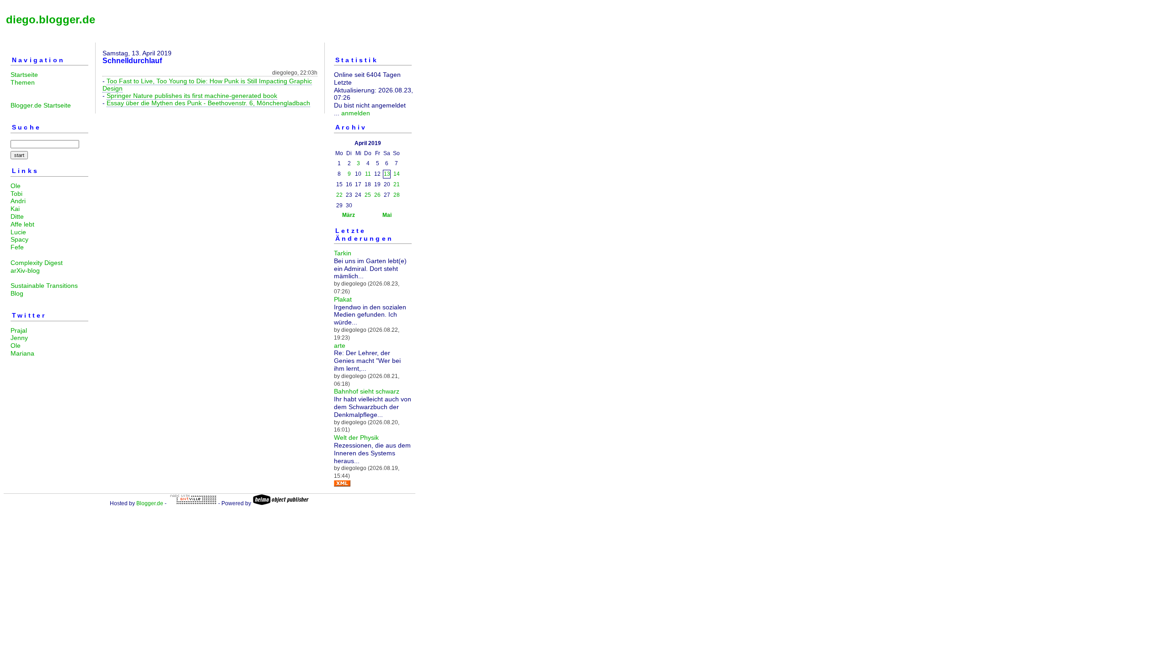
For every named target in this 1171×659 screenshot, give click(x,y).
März (348, 215)
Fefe (17, 247)
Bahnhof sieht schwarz (366, 391)
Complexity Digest (37, 262)
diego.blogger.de (50, 19)
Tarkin (342, 253)
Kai (15, 208)
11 (368, 174)
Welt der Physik (356, 437)
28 (396, 195)
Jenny (19, 337)
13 (387, 174)
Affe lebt (22, 224)
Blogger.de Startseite (41, 105)
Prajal (19, 330)
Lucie (18, 232)
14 (396, 174)
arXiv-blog (25, 270)
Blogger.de (149, 503)
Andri (18, 201)
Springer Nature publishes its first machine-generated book (192, 95)
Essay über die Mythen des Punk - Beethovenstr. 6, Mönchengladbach (208, 103)
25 (368, 195)
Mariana (22, 353)
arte (339, 345)
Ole (16, 185)
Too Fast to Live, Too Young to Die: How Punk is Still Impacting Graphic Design (207, 84)
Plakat (343, 299)
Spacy (19, 239)
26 (377, 195)
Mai (387, 215)
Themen (23, 82)
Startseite (24, 74)
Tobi (16, 193)
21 (396, 184)
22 (339, 195)
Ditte (17, 216)
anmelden (355, 113)
